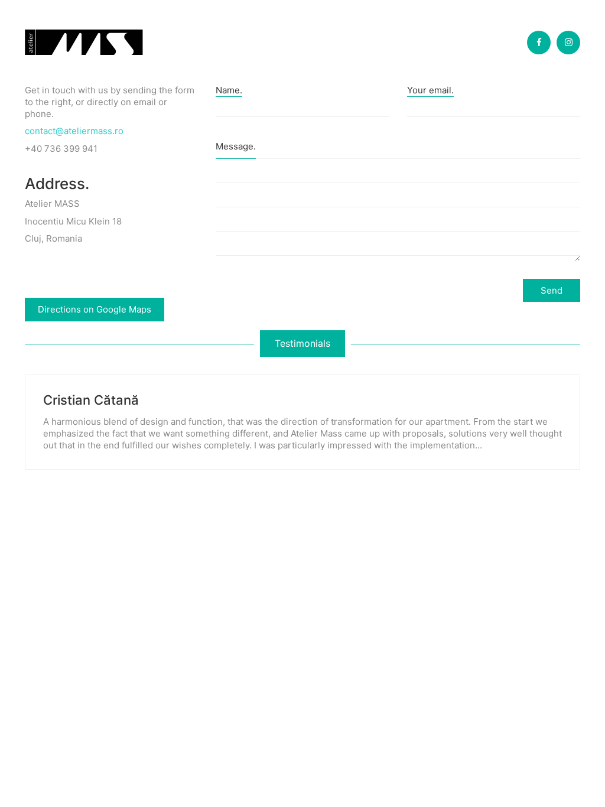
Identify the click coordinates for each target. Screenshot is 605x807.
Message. (236, 146)
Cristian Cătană (91, 400)
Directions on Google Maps (94, 309)
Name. (229, 90)
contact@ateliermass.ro (74, 130)
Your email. (430, 90)
